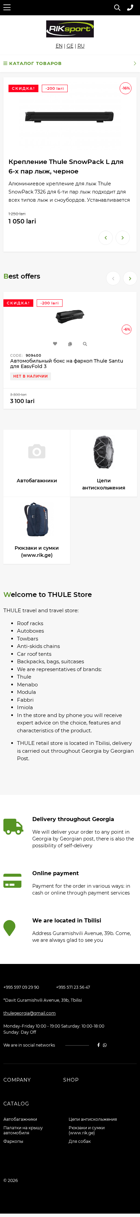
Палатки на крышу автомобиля (23, 1130)
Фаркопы (13, 1141)
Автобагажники (20, 1119)
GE (70, 46)
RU (81, 46)
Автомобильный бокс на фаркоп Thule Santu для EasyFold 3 (66, 363)
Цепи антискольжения (93, 1119)
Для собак (80, 1141)
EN (59, 46)
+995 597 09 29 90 (21, 987)
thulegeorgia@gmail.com (29, 1013)
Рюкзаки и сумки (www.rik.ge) (87, 1130)
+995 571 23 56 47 (73, 987)
